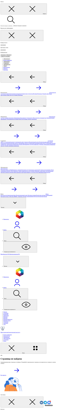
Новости (5, 68)
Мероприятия (6, 67)
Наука (5, 66)
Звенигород (6, 315)
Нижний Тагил (7, 320)
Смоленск (5, 323)
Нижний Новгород (7, 319)
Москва (5, 312)
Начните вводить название (20, 25)
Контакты (5, 69)
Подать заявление (7, 60)
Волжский (5, 314)
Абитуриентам (7, 64)
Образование (6, 61)
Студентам (6, 63)
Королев (5, 318)
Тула (4, 324)
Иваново (5, 316)
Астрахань (5, 313)
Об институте (7, 59)
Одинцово (5, 321)
